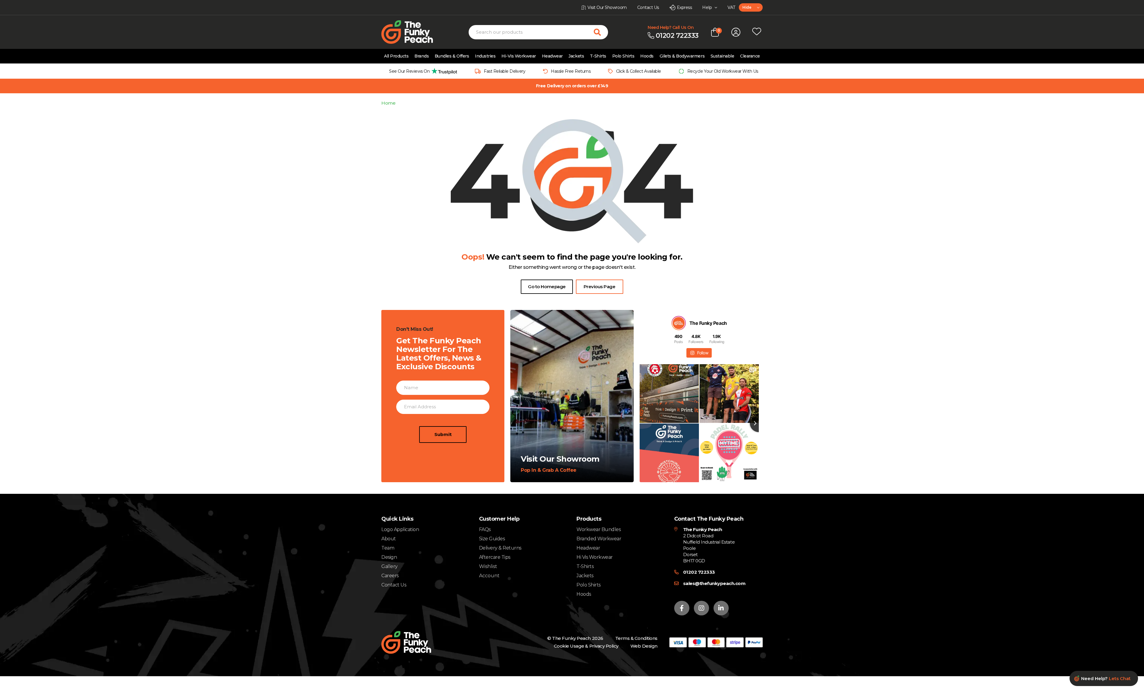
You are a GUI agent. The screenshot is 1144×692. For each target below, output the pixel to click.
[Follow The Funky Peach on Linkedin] (721, 608)
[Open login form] (735, 32)
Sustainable (722, 56)
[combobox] (751, 7)
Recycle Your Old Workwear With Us (722, 71)
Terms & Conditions (636, 638)
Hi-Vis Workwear (518, 56)
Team (387, 548)
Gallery (389, 566)
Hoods (647, 56)
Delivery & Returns (500, 548)
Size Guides (492, 539)
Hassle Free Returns (570, 71)
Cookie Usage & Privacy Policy (586, 646)
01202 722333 (699, 572)
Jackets (576, 56)
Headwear (552, 56)
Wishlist (488, 566)
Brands (421, 56)
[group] (421, 71)
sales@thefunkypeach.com (714, 583)
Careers (390, 575)
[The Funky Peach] (414, 32)
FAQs (485, 529)
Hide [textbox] (746, 7)
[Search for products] (601, 32)
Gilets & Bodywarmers (682, 56)
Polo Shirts (623, 56)
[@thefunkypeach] (679, 323)
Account (489, 575)
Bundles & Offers (452, 56)
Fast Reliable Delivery (504, 71)
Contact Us (393, 585)
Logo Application (400, 529)
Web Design (644, 646)
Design (389, 557)
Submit (443, 434)
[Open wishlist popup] (756, 32)
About (388, 539)
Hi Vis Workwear (594, 557)
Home (388, 103)
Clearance (750, 56)
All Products (396, 56)
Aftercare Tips (494, 557)
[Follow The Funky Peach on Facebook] (681, 608)
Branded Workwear (598, 539)
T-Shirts (598, 56)
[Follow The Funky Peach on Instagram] (701, 608)
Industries (485, 56)
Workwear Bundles (598, 529)
